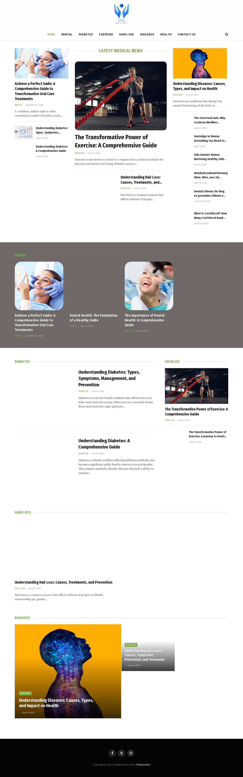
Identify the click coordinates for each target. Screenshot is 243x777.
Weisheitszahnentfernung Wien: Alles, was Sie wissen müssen (211, 175)
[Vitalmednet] (121, 14)
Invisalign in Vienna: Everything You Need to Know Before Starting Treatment (209, 138)
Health (166, 34)
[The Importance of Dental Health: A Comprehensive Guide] (149, 286)
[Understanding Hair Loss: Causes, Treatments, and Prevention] (95, 187)
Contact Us (187, 34)
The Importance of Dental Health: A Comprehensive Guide (145, 320)
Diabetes (86, 34)
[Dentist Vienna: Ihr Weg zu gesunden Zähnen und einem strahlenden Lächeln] (182, 198)
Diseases (147, 34)
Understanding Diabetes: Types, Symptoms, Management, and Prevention (52, 130)
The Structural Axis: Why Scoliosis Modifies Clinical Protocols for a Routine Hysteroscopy (209, 120)
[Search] (226, 34)
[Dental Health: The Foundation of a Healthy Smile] (94, 286)
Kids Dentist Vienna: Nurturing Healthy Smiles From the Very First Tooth (210, 157)
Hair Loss (126, 34)
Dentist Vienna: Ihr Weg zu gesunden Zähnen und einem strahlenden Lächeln (210, 193)
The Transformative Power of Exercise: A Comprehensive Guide (116, 141)
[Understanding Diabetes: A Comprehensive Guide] (24, 150)
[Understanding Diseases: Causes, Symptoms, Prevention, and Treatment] (148, 647)
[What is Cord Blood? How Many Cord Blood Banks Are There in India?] (182, 220)
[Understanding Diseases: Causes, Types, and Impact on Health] (200, 63)
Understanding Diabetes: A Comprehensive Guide (52, 149)
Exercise (106, 34)
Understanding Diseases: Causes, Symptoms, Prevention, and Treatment (145, 655)
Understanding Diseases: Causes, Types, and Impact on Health (199, 86)
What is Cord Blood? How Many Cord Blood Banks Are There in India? (210, 216)
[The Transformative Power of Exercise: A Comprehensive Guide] (121, 96)
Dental (67, 34)
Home (51, 34)
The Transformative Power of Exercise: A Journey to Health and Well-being (207, 434)
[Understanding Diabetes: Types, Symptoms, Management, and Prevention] (24, 132)
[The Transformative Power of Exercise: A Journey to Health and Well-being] (175, 440)
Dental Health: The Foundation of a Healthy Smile (93, 317)
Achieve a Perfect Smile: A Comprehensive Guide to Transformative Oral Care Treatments (35, 91)
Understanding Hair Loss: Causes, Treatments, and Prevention (141, 180)
